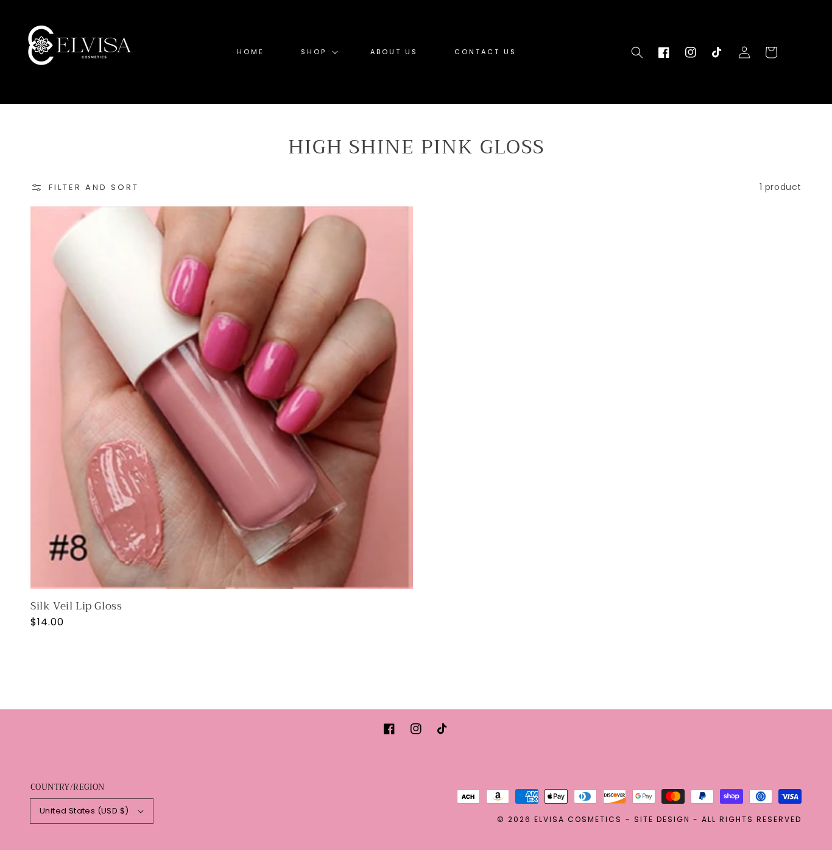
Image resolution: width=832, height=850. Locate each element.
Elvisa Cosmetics (578, 819)
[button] (637, 52)
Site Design (662, 819)
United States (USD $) (84, 811)
